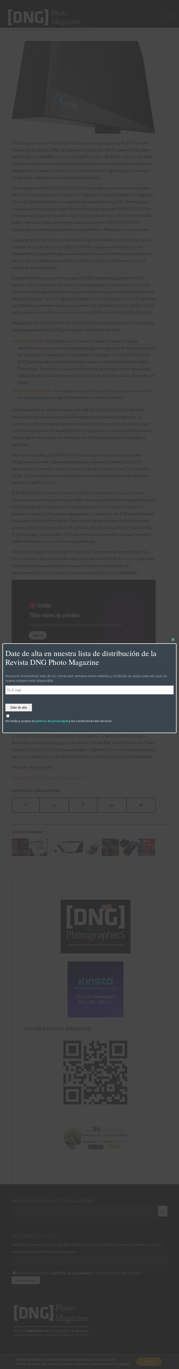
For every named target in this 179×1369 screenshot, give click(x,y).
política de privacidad (51, 721)
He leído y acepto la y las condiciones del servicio (58, 721)
